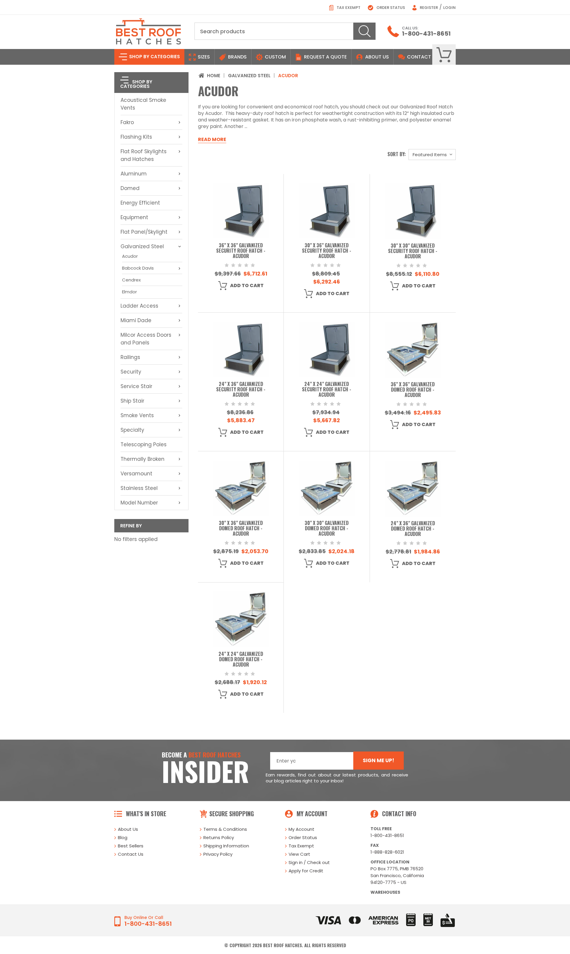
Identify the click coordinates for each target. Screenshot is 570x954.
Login (449, 7)
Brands (237, 56)
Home (213, 75)
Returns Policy (218, 837)
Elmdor (129, 292)
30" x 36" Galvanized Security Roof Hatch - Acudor (326, 251)
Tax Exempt (348, 7)
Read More (212, 139)
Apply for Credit (306, 871)
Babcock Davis (138, 268)
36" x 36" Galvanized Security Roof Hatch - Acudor (240, 251)
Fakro (127, 122)
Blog (122, 837)
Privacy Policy (217, 854)
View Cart (299, 854)
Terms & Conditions (225, 829)
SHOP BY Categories (154, 56)
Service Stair (136, 386)
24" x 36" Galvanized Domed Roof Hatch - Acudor (413, 528)
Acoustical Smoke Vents (143, 103)
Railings (130, 357)
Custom (275, 56)
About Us (377, 56)
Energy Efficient (140, 202)
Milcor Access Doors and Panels (146, 338)
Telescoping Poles (144, 444)
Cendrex (131, 280)
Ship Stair (132, 400)
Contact (418, 56)
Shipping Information (226, 846)
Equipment (134, 217)
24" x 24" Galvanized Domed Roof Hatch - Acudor (240, 659)
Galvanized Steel (142, 246)
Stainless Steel (139, 488)
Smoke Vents (137, 415)
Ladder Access (139, 305)
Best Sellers (130, 846)
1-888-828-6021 (387, 852)
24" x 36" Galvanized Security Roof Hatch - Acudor (240, 389)
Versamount (136, 473)
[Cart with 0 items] (444, 54)
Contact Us (130, 854)
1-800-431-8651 (426, 33)
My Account (301, 829)
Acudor (130, 256)
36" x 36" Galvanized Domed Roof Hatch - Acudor (413, 390)
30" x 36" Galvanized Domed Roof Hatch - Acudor (241, 528)
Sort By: (396, 154)
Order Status (390, 7)
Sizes (203, 56)
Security (131, 371)
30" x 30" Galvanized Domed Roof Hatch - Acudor (327, 528)
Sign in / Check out (309, 862)
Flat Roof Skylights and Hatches (144, 155)
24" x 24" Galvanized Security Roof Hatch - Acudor (326, 389)
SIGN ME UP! (378, 760)
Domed (130, 188)
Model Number (139, 502)
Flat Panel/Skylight (144, 231)
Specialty (132, 430)
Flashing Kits (136, 136)
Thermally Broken (142, 459)
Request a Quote (325, 56)
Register (428, 7)
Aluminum (134, 173)
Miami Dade (136, 320)
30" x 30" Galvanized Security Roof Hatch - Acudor (412, 251)
